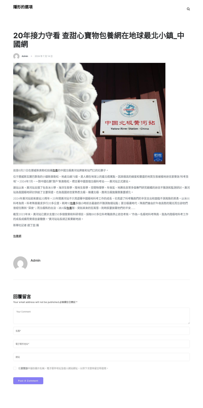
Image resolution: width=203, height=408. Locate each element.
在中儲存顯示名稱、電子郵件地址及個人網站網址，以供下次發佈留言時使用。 (63, 368)
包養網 (17, 236)
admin (25, 56)
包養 (55, 170)
